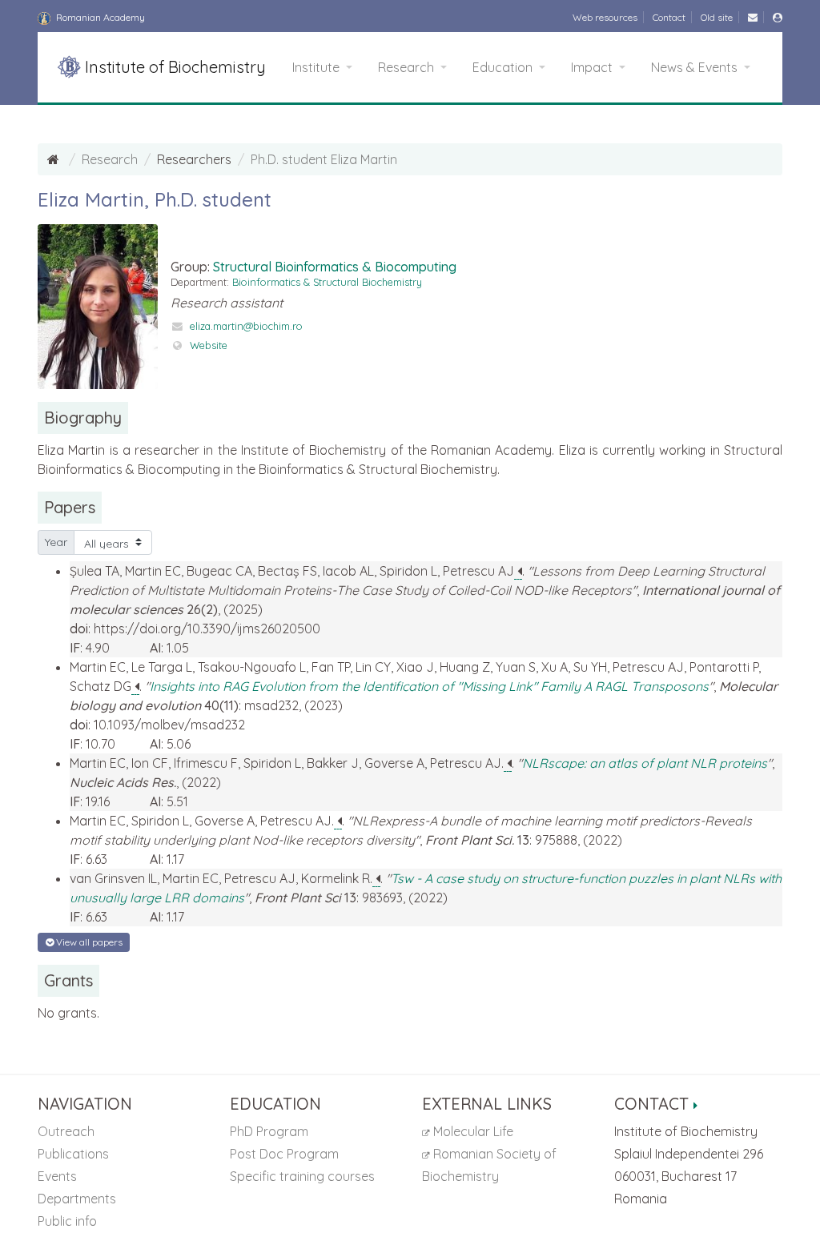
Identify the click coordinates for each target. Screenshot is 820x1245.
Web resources (605, 17)
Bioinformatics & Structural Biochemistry (327, 281)
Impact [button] (593, 67)
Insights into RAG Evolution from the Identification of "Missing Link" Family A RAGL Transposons (429, 686)
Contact (669, 17)
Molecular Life (471, 1131)
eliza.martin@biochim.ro (246, 325)
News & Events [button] (696, 67)
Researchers (194, 159)
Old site (717, 17)
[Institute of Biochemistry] (54, 159)
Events (57, 1176)
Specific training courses (302, 1176)
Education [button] (504, 67)
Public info (67, 1221)
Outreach (66, 1131)
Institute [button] (317, 67)
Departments (77, 1199)
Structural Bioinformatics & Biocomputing (334, 267)
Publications (73, 1154)
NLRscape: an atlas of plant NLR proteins (644, 763)
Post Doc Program (284, 1154)
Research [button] (407, 67)
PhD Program (269, 1131)
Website (208, 345)
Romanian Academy (99, 17)
